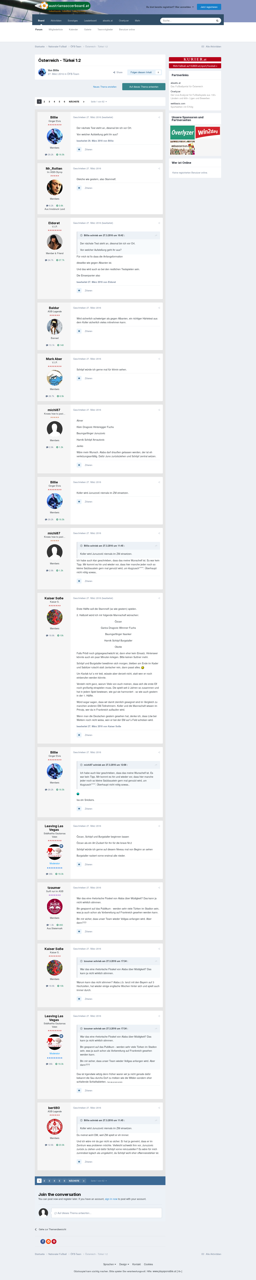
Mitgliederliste (56, 29)
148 (61, 345)
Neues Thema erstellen (105, 86)
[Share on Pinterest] (54, 1241)
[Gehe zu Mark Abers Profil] (55, 378)
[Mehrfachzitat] (79, 149)
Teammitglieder (105, 29)
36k (50, 873)
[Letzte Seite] (83, 101)
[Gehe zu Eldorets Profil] (55, 242)
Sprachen (109, 1264)
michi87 (54, 410)
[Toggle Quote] (81, 235)
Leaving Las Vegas (54, 828)
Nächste (74, 101)
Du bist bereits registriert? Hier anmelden (169, 7)
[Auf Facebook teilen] (42, 1241)
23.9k (61, 1144)
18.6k (51, 635)
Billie (56, 70)
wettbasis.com (178, 103)
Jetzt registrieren (209, 7)
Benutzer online (127, 29)
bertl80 (54, 1108)
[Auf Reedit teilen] (48, 1241)
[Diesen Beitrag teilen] (159, 117)
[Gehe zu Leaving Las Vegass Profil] (55, 852)
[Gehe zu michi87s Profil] (55, 429)
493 (61, 924)
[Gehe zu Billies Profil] (42, 72)
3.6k (60, 205)
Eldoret (54, 223)
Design (123, 1264)
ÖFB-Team (73, 74)
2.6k (50, 447)
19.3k (60, 873)
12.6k (50, 1144)
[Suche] (217, 20)
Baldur (54, 308)
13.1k (51, 345)
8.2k (50, 205)
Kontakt (136, 1264)
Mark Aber (54, 359)
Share (118, 72)
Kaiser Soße (54, 598)
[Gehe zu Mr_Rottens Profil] (55, 187)
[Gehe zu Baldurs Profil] (55, 327)
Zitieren (88, 149)
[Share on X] (37, 1241)
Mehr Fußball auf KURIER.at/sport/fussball (195, 66)
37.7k (61, 260)
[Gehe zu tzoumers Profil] (55, 906)
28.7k (51, 396)
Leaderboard (90, 20)
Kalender (73, 29)
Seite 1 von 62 (98, 101)
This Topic (204, 20)
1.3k (60, 447)
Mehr (137, 20)
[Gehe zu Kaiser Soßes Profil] (55, 617)
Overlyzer (124, 20)
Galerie (87, 29)
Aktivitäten (56, 20)
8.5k (61, 396)
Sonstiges (73, 20)
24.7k (50, 260)
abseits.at (108, 20)
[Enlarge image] (142, 667)
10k (61, 635)
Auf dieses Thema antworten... (74, 1213)
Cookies (148, 1264)
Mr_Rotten (54, 168)
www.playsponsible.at (164, 1271)
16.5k (61, 154)
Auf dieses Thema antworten (143, 86)
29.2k (50, 154)
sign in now (111, 1199)
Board (41, 20)
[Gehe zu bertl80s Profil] (55, 1127)
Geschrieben (87, 117)
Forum (38, 29)
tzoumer (54, 888)
